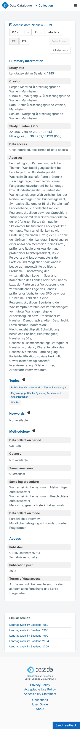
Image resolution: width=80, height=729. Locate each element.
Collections (40, 700)
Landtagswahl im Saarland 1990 (28, 630)
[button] (75, 5)
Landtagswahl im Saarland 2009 (29, 646)
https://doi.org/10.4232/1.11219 (31, 136)
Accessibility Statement (40, 694)
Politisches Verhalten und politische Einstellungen (39, 387)
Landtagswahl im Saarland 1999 (28, 635)
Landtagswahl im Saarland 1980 (28, 624)
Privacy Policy (40, 685)
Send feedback (66, 725)
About (40, 709)
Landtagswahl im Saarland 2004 (29, 641)
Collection (46, 5)
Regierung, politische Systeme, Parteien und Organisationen (36, 395)
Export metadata (47, 32)
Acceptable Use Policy (40, 689)
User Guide (40, 704)
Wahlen (15, 402)
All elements (60, 50)
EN (24, 41)
